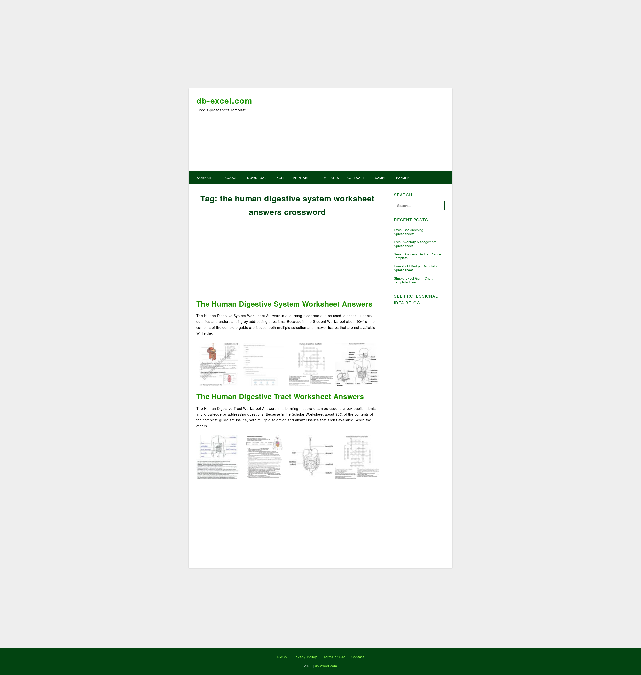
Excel (279, 177)
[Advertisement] (320, 46)
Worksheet (207, 177)
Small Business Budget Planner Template (418, 256)
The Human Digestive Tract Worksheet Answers (280, 396)
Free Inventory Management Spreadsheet (415, 243)
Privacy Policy (305, 656)
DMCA (282, 656)
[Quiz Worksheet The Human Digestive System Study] (264, 363)
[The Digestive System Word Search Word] (311, 363)
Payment (404, 177)
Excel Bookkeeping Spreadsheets (408, 231)
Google (232, 177)
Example (381, 177)
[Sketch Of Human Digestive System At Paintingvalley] (357, 363)
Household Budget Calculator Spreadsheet (416, 268)
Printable (302, 177)
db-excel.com (224, 100)
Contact (357, 656)
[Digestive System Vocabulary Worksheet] (264, 456)
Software (356, 177)
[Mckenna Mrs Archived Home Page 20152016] (218, 456)
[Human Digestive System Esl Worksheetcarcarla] (218, 363)
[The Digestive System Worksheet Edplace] (311, 456)
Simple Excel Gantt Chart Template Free (413, 280)
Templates (329, 177)
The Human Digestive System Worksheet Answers (284, 304)
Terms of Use (334, 656)
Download (257, 177)
